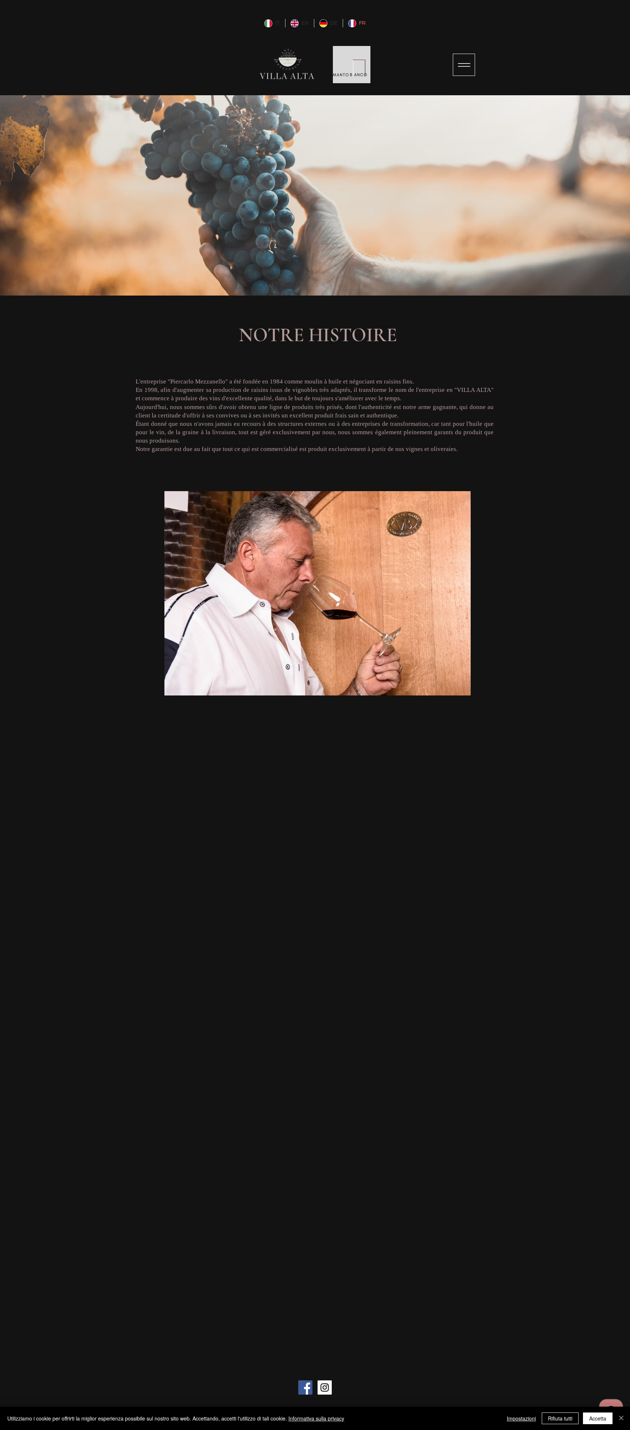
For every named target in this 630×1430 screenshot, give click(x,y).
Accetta (597, 1418)
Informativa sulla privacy (316, 1418)
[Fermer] (621, 1418)
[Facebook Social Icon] (305, 1387)
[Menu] (464, 65)
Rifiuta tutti (560, 1418)
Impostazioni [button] (521, 1418)
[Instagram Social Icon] (325, 1387)
